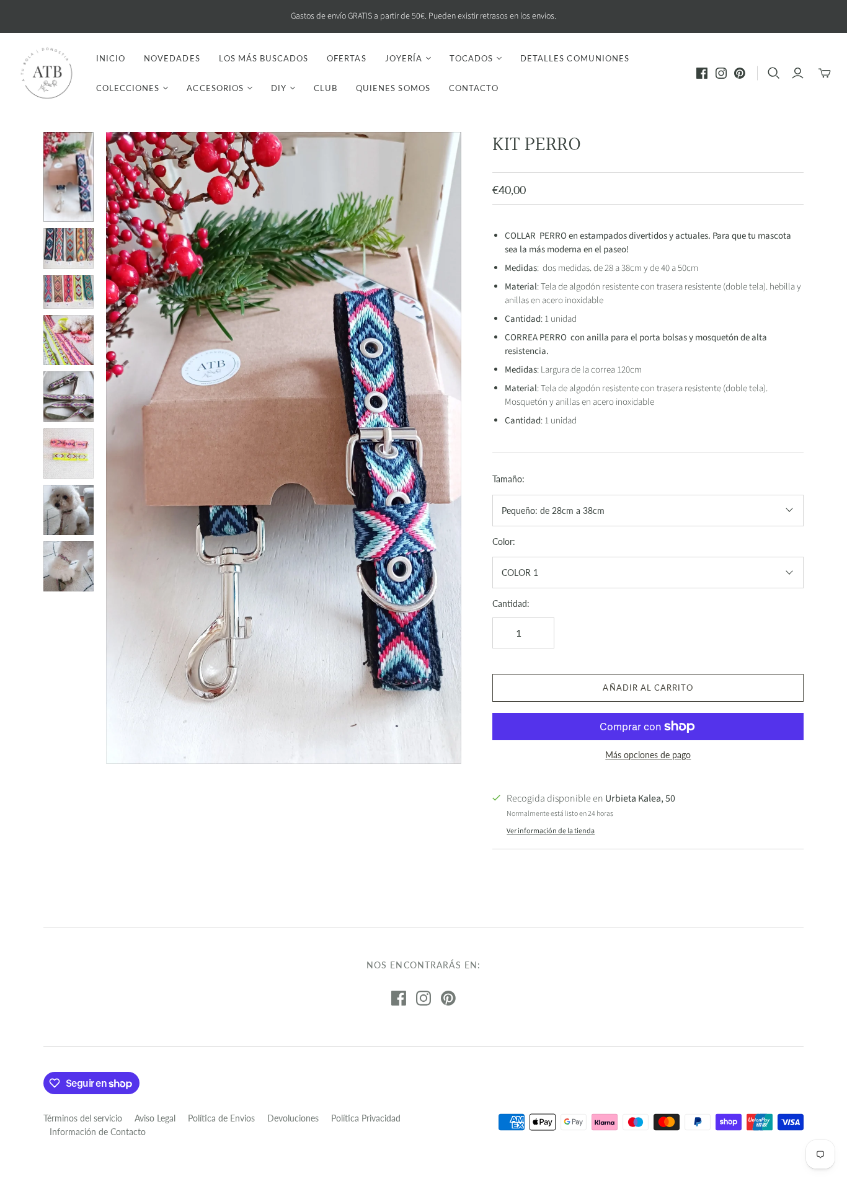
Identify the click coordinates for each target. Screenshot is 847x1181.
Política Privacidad (366, 1118)
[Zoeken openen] (774, 73)
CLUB (325, 88)
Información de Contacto (98, 1131)
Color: (503, 541)
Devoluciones (293, 1118)
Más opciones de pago (648, 755)
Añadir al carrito (648, 687)
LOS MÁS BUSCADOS (264, 58)
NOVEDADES (172, 58)
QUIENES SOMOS (393, 88)
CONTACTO (474, 88)
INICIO (110, 58)
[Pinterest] (739, 73)
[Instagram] (721, 73)
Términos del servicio (82, 1118)
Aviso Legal (155, 1118)
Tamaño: (508, 479)
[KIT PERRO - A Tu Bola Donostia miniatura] (68, 177)
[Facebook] (702, 73)
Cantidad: (511, 603)
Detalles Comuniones (574, 58)
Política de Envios (221, 1118)
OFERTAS (346, 58)
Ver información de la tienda (551, 831)
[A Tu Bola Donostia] (46, 73)
